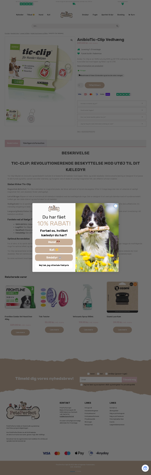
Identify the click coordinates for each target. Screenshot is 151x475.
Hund (52, 242)
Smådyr (52, 257)
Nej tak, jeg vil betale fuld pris (54, 265)
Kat (52, 250)
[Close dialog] (116, 206)
